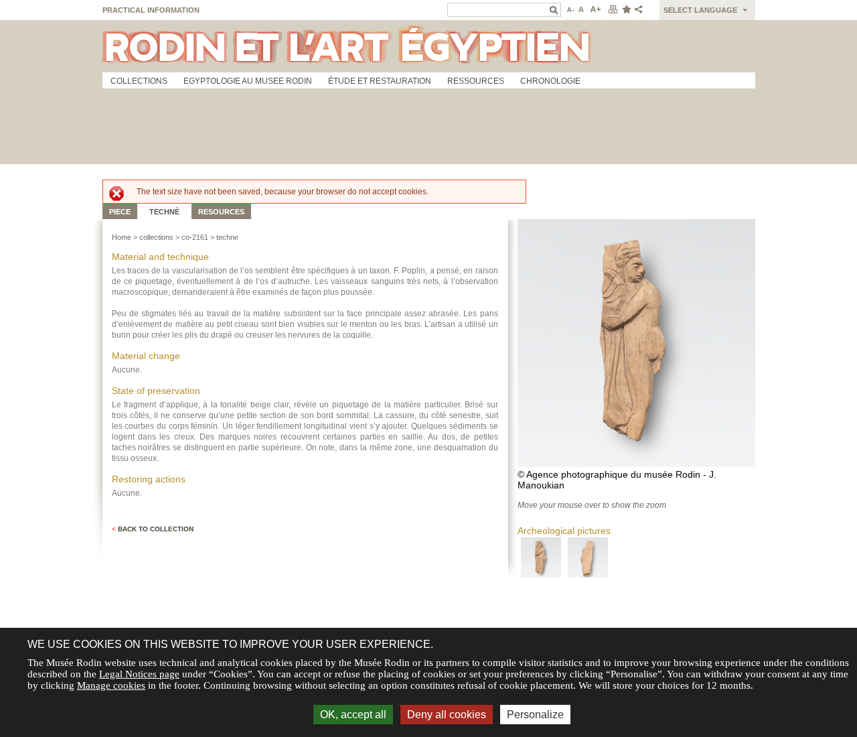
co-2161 (194, 237)
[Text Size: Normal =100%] (582, 10)
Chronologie (550, 81)
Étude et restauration (379, 81)
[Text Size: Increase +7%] (596, 10)
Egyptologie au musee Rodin (247, 81)
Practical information (151, 10)
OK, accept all (353, 714)
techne (227, 237)
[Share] (641, 10)
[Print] (612, 10)
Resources (221, 212)
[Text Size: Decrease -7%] (569, 10)
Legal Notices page (139, 674)
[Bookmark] (626, 10)
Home (121, 237)
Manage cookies (111, 685)
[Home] (428, 46)
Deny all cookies (446, 714)
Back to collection (152, 529)
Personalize (535, 714)
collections (156, 237)
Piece (120, 212)
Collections (138, 81)
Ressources (475, 81)
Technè (164, 212)
